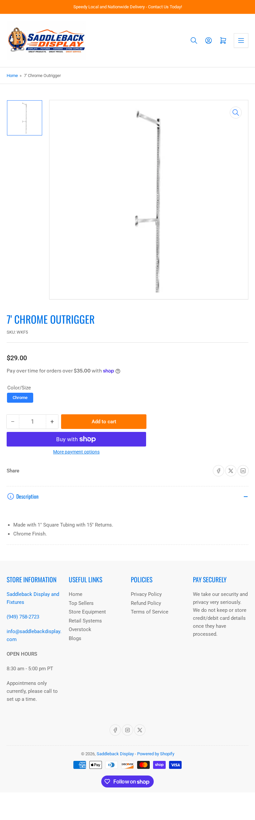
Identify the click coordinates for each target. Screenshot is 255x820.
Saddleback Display (115, 753)
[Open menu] (241, 40)
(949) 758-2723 (23, 617)
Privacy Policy (146, 594)
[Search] (194, 40)
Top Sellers (81, 603)
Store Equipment (87, 612)
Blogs (75, 638)
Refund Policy (146, 603)
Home (12, 75)
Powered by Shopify (155, 753)
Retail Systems (85, 621)
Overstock (80, 629)
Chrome (20, 397)
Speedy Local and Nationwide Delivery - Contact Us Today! (127, 6)
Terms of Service (149, 612)
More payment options (76, 451)
